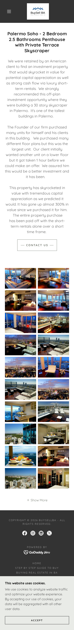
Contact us (37, 245)
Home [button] (36, 563)
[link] (38, 11)
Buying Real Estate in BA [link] (37, 572)
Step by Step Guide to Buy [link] (37, 567)
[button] (9, 11)
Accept (37, 620)
